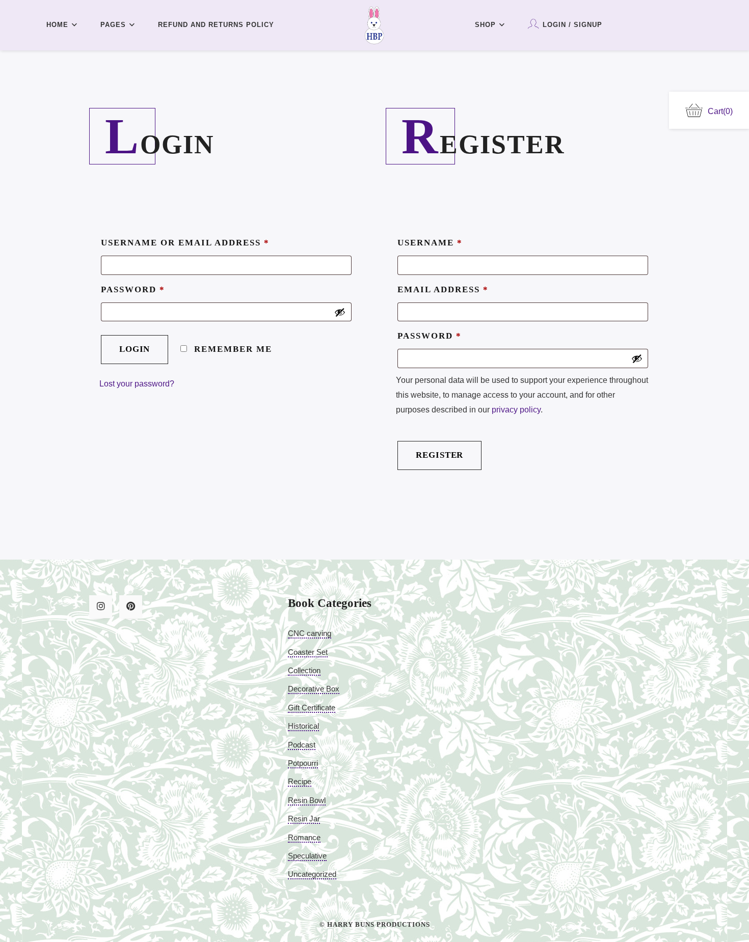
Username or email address (185, 242)
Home (57, 25)
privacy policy (516, 409)
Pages (113, 25)
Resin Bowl (307, 800)
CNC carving (309, 633)
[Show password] (339, 312)
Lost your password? (136, 383)
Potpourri (303, 763)
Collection (304, 670)
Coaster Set (308, 652)
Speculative (307, 855)
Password (133, 289)
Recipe (299, 781)
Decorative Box (313, 688)
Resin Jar (304, 818)
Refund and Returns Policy (216, 25)
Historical (303, 726)
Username (430, 242)
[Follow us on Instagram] (100, 606)
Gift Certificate (311, 707)
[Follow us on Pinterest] (130, 606)
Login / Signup (572, 25)
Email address (443, 289)
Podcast (301, 744)
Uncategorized (312, 874)
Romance (304, 837)
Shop (485, 25)
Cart (720, 111)
